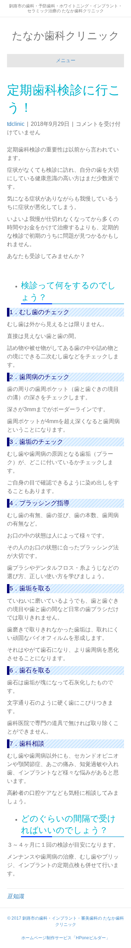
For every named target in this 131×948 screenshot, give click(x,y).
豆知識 (15, 896)
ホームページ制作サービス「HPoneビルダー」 (65, 937)
